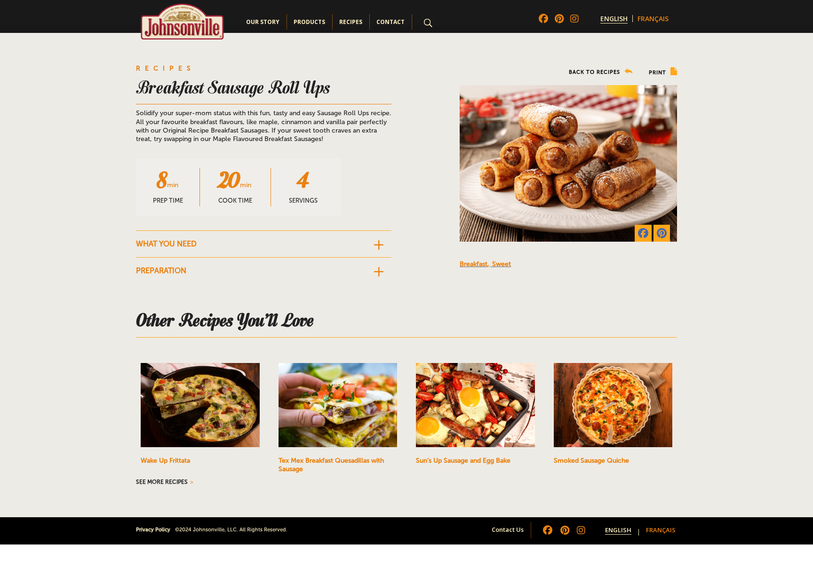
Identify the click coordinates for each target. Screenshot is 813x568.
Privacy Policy (153, 530)
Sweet (501, 264)
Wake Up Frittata (165, 461)
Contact (390, 22)
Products (309, 22)
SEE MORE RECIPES (162, 482)
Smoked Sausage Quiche (591, 461)
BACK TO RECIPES (595, 72)
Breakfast (473, 264)
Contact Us (508, 529)
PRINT (658, 73)
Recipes (350, 22)
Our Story (262, 22)
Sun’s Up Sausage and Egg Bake (463, 461)
